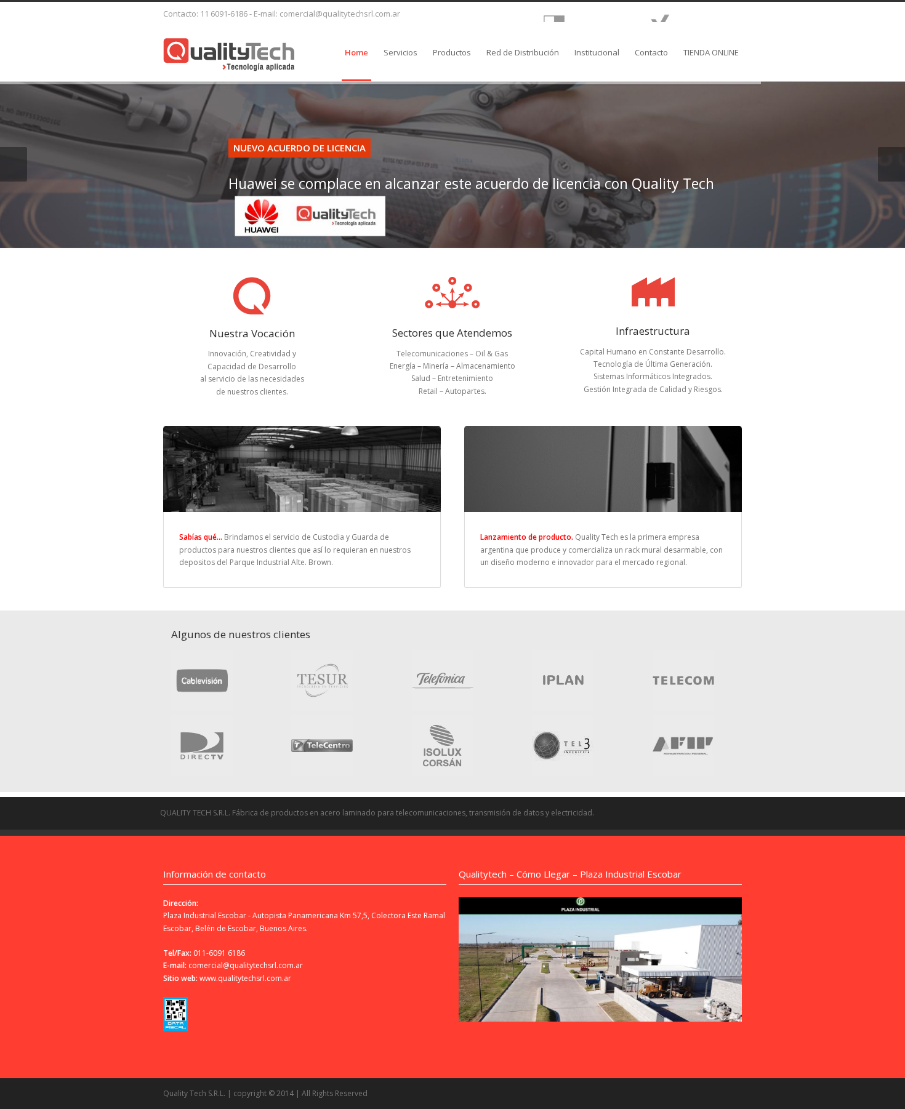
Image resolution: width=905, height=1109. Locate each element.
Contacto (651, 52)
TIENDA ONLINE (711, 52)
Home (356, 52)
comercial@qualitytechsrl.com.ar (245, 965)
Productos (452, 52)
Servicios (400, 52)
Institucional (596, 52)
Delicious (583, 12)
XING (689, 12)
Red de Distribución (522, 52)
